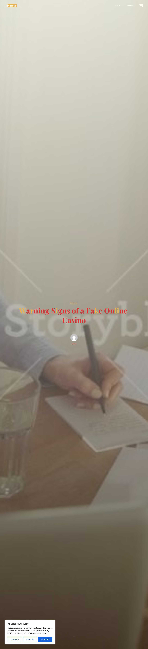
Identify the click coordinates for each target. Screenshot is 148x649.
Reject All (30, 639)
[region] (30, 632)
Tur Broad (10, 5)
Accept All (45, 639)
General (73, 303)
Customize (15, 639)
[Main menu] (141, 5)
